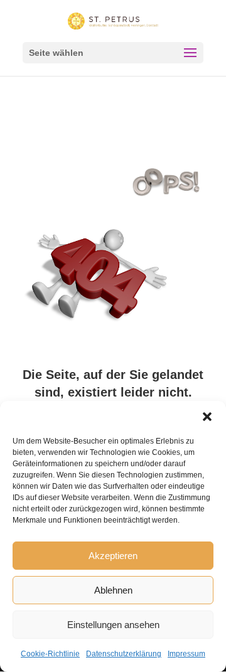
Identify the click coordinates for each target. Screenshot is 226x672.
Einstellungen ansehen (113, 624)
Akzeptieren (113, 555)
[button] (207, 416)
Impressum (186, 653)
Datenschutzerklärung (123, 653)
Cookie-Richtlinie (50, 653)
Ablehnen (113, 590)
